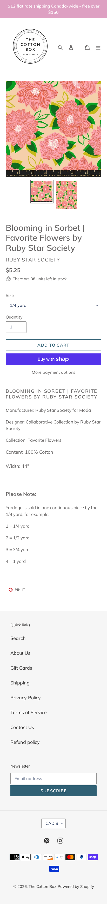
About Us (20, 653)
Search (18, 638)
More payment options (53, 372)
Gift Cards (21, 668)
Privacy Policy (25, 698)
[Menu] (98, 47)
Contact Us (22, 727)
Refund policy (25, 742)
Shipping (20, 683)
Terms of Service (28, 712)
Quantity (14, 317)
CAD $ (51, 823)
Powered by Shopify (76, 886)
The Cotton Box (42, 886)
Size (10, 295)
